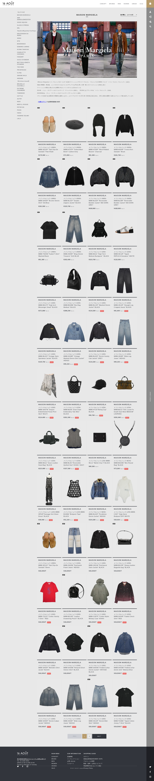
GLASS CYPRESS (23, 25)
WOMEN (126, 4)
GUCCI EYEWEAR (23, 59)
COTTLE (20, 96)
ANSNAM (20, 78)
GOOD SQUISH (22, 22)
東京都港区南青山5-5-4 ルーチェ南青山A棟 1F (31, 759)
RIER (18, 101)
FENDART (20, 57)
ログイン (86, 756)
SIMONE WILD (22, 75)
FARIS (19, 113)
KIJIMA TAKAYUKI (23, 49)
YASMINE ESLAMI (23, 115)
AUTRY (19, 99)
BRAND (54, 759)
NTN (18, 41)
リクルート (70, 763)
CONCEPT (103, 4)
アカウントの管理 (89, 761)
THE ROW (20, 67)
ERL (18, 28)
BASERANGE (21, 44)
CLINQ (19, 72)
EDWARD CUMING (23, 46)
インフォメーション (73, 759)
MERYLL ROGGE (22, 104)
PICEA (19, 110)
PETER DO (20, 107)
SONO (19, 38)
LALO (19, 118)
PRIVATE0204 (21, 70)
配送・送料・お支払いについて (93, 763)
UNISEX (134, 4)
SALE (141, 4)
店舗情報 (70, 756)
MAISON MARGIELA (23, 15)
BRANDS (112, 4)
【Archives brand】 (23, 81)
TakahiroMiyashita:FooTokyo (26, 31)
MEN (119, 4)
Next (99, 736)
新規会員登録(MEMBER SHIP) (93, 759)
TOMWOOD (21, 93)
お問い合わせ (71, 761)
